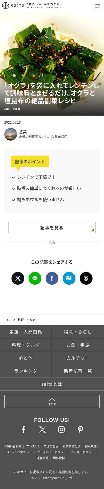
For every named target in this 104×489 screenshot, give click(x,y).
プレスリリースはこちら (42, 446)
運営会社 (43, 458)
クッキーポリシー (82, 452)
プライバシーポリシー (51, 452)
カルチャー (78, 357)
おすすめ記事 (71, 446)
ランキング (26, 371)
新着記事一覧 (78, 371)
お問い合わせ (13, 446)
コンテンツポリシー (19, 452)
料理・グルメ (26, 319)
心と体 (26, 357)
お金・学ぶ (78, 344)
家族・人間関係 (25, 331)
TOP (8, 319)
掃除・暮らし (78, 331)
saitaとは (52, 384)
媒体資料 (59, 458)
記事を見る (52, 227)
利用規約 (91, 446)
